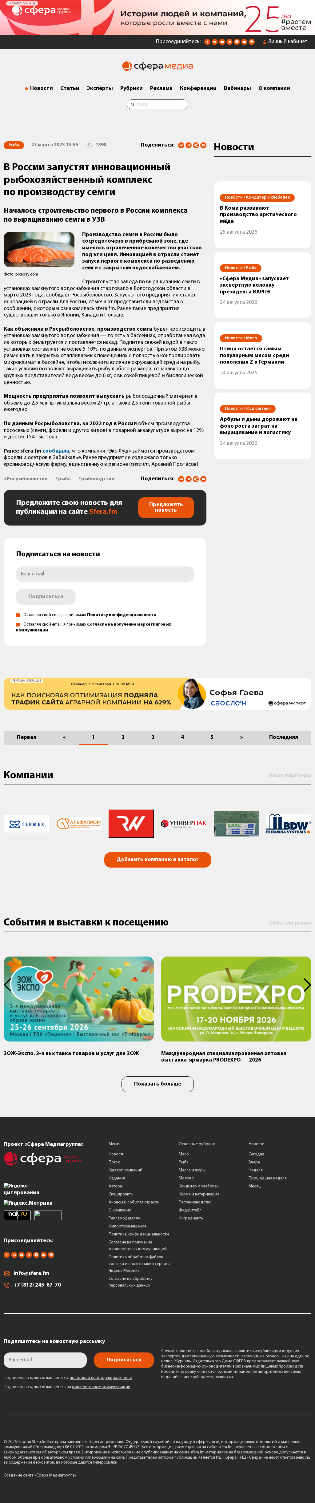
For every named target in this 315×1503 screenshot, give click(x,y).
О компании (274, 88)
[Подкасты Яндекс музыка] (252, 43)
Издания (117, 1178)
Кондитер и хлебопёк (199, 1186)
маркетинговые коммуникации (101, 1387)
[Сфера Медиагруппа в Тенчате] (237, 43)
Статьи (69, 88)
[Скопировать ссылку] (196, 145)
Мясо (184, 1154)
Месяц (255, 1186)
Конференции (198, 88)
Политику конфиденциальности (121, 615)
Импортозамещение (127, 1226)
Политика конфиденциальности (139, 1234)
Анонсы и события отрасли (134, 1202)
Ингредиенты (191, 1218)
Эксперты (100, 88)
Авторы (116, 1186)
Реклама (161, 88)
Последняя (283, 737)
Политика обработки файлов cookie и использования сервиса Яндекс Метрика (139, 1264)
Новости (41, 88)
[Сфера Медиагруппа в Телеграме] (229, 43)
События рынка (290, 923)
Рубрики (131, 88)
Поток (114, 1162)
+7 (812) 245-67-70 (37, 1285)
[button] (11, 984)
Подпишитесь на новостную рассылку (54, 1341)
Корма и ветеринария (199, 1194)
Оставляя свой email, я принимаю (89, 615)
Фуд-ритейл (190, 1210)
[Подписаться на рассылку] (244, 43)
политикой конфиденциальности (101, 1378)
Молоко (186, 1178)
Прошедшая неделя (268, 1178)
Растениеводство (195, 1202)
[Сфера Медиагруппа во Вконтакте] (215, 43)
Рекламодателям (125, 1218)
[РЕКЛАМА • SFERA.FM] (157, 31)
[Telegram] (188, 145)
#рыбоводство (96, 479)
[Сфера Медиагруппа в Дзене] (207, 43)
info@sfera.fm (31, 1273)
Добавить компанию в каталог (158, 860)
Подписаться (45, 597)
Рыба (184, 1162)
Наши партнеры (290, 776)
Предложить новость (166, 507)
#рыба (63, 479)
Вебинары (237, 88)
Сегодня (256, 1154)
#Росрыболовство (26, 479)
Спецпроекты (121, 1194)
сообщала (55, 451)
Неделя (256, 1170)
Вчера (254, 1162)
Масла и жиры (192, 1170)
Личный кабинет (288, 42)
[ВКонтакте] (181, 145)
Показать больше (157, 1084)
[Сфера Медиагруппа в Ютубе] (222, 43)
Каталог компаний (125, 1170)
